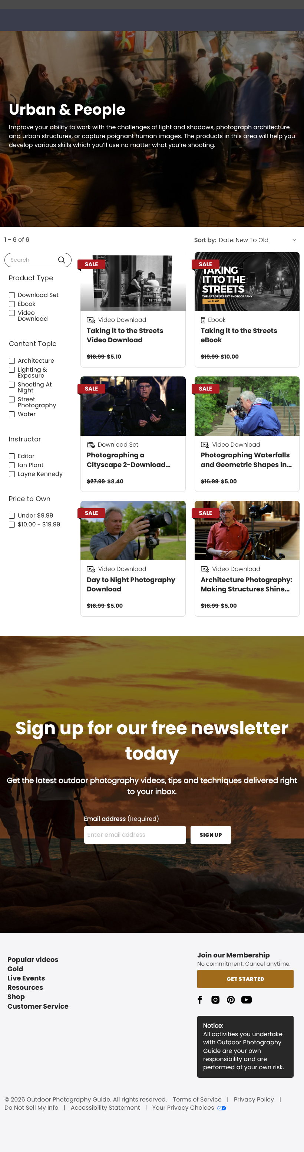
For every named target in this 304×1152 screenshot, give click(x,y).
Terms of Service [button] (197, 1100)
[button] (61, 260)
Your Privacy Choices (183, 1108)
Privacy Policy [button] (254, 1100)
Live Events (26, 978)
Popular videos (33, 960)
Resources (25, 987)
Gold (15, 969)
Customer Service (38, 1006)
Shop (16, 997)
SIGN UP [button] (210, 835)
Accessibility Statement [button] (105, 1108)
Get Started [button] (245, 979)
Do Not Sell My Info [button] (31, 1108)
